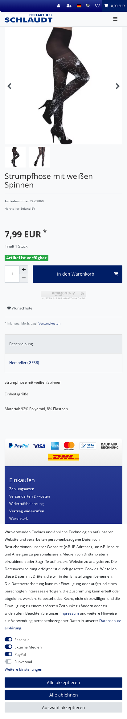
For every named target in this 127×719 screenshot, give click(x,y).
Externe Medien (28, 647)
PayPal (20, 654)
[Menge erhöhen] (23, 269)
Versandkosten (49, 323)
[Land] (79, 6)
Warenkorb (18, 518)
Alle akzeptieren (63, 682)
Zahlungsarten (21, 488)
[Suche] (88, 6)
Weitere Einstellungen (23, 669)
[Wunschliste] (97, 6)
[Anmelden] (59, 6)
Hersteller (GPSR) (24, 362)
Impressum (69, 613)
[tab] (63, 343)
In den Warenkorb (75, 274)
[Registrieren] (69, 6)
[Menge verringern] (23, 278)
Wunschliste (21, 308)
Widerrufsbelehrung (26, 503)
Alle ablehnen (63, 695)
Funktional (23, 661)
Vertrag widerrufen (26, 511)
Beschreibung (21, 343)
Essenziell (22, 639)
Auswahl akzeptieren (63, 707)
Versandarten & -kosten (29, 496)
